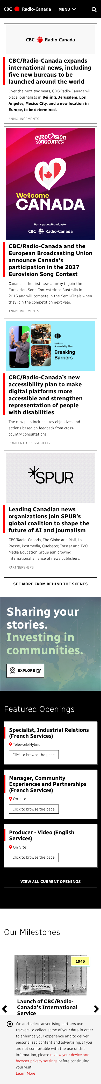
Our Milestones (32, 931)
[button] (94, 9)
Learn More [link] (25, 1073)
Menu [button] (67, 9)
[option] (50, 1006)
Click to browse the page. (33, 754)
